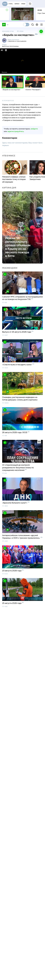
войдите (34, 129)
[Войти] (37, 24)
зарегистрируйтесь (15, 131)
